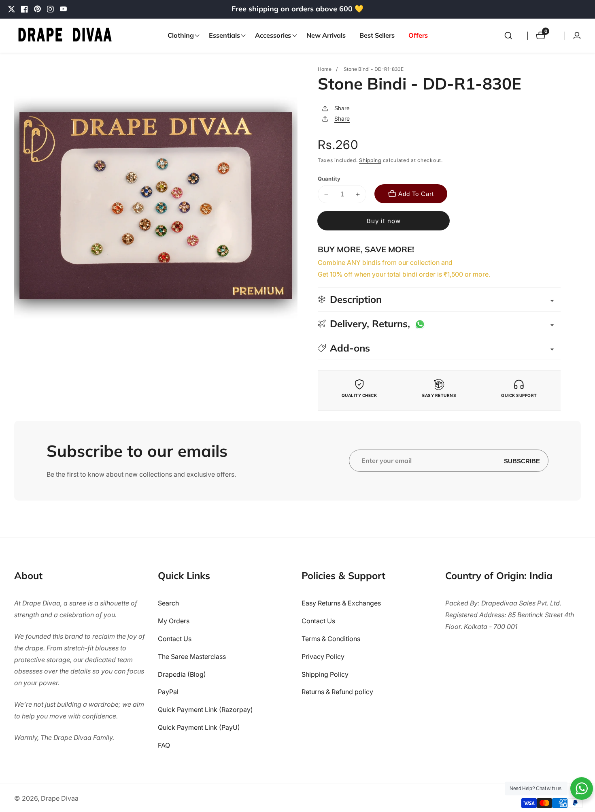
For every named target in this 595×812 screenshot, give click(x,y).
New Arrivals (326, 35)
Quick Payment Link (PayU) (199, 728)
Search (168, 603)
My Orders (173, 621)
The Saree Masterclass (192, 656)
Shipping (370, 160)
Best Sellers (377, 35)
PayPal (168, 692)
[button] (181, 35)
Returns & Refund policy (337, 692)
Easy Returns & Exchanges (341, 603)
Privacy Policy (323, 656)
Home (325, 69)
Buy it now (384, 221)
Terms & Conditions (331, 639)
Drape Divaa (60, 798)
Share (342, 108)
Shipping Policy (325, 674)
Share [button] (342, 118)
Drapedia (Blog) (182, 674)
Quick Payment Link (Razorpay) (205, 710)
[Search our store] (508, 36)
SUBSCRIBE (522, 460)
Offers (417, 35)
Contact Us (174, 639)
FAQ (164, 745)
